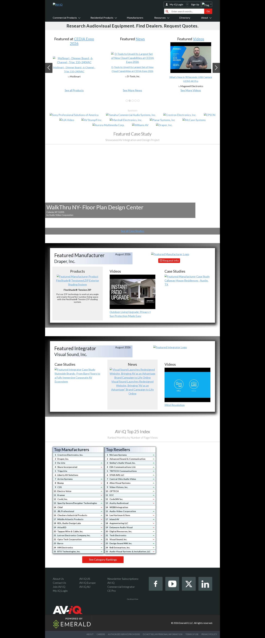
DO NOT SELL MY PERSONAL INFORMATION (162, 634)
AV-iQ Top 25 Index (132, 431)
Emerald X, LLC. (186, 623)
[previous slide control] (48, 68)
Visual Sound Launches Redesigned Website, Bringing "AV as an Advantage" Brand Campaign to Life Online (132, 387)
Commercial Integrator (121, 586)
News (81, 39)
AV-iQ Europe (87, 582)
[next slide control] (216, 68)
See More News (74, 90)
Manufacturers (135, 17)
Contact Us (59, 582)
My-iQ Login (176, 4)
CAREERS (101, 634)
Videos (140, 39)
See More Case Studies (190, 90)
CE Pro (111, 590)
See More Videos (132, 90)
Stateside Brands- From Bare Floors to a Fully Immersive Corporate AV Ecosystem (77, 377)
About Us (58, 578)
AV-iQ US (84, 578)
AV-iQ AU (84, 586)
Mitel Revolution (175, 405)
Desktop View (132, 599)
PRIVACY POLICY (209, 634)
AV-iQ (110, 582)
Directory (184, 17)
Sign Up (195, 4)
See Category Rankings (103, 559)
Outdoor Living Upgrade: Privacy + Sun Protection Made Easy (130, 314)
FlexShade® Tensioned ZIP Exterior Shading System (77, 282)
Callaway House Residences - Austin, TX (186, 282)
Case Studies (198, 39)
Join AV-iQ (59, 586)
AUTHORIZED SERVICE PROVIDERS (124, 634)
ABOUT (90, 634)
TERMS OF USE (191, 634)
